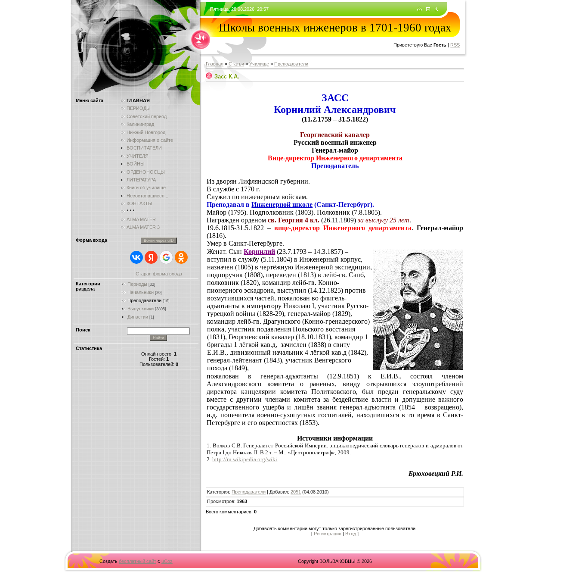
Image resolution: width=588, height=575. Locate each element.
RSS (455, 44)
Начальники (140, 292)
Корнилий (259, 251)
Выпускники (140, 308)
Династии (137, 316)
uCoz (167, 561)
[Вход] (436, 9)
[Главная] (419, 9)
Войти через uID (159, 240)
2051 (296, 491)
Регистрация (327, 533)
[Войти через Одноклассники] (181, 257)
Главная (214, 63)
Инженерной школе (282, 204)
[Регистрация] (428, 9)
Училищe (259, 63)
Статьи (236, 63)
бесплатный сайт (137, 561)
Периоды (137, 284)
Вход (350, 533)
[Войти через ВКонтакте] (136, 257)
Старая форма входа (159, 273)
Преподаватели (144, 300)
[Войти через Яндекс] (151, 257)
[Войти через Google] (166, 257)
